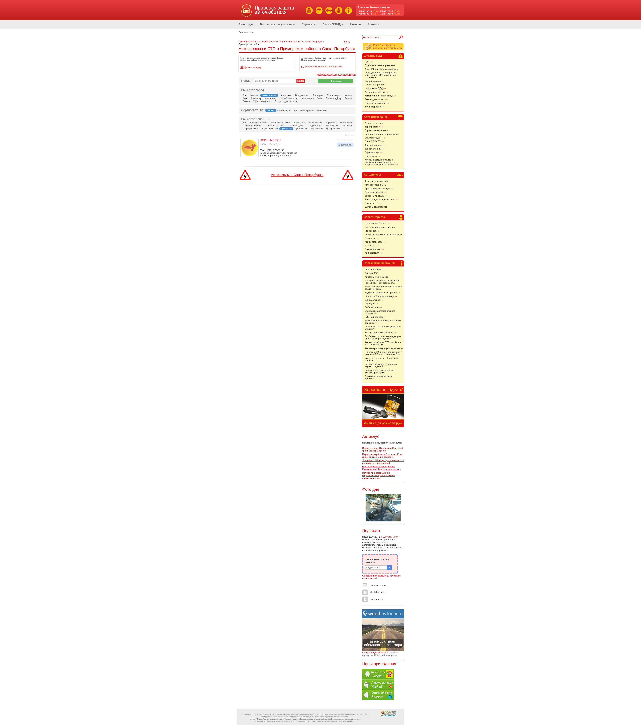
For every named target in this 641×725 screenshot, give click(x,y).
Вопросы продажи (374, 195)
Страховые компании (376, 130)
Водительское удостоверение (381, 292)
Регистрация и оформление (380, 199)
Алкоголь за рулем (375, 92)
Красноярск (270, 98)
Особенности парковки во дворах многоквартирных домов (383, 337)
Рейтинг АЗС (371, 273)
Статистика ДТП (373, 137)
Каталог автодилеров (376, 181)
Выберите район (252, 119)
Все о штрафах (373, 81)
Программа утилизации (377, 188)
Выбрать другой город (286, 101)
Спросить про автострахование (382, 134)
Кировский (331, 122)
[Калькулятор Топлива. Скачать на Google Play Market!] (378, 699)
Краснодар (256, 98)
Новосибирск (307, 98)
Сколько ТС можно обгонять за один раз (381, 359)
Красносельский (276, 125)
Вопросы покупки (374, 192)
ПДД (367, 61)
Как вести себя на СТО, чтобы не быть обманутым (383, 343)
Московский (332, 125)
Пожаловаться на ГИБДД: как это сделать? (383, 327)
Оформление (372, 152)
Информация (372, 252)
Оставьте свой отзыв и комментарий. (324, 67)
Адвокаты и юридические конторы (383, 234)
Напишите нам (378, 585)
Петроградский (250, 128)
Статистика (371, 156)
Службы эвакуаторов (376, 206)
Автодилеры (372, 174)
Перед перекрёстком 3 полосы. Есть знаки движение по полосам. (382, 455)
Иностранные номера (376, 276)
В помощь (370, 245)
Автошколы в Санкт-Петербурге (297, 175)
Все (244, 95)
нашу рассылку (389, 536)
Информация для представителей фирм (336, 74)
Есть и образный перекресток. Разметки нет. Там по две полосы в (381, 468)
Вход (347, 41)
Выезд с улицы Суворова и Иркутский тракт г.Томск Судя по (382, 449)
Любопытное (372, 307)
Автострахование (376, 116)
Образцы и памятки (375, 103)
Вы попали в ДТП (374, 148)
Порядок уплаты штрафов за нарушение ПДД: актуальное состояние (380, 75)
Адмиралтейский (258, 122)
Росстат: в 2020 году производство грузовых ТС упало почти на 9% (383, 353)
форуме (396, 442)
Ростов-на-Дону (333, 98)
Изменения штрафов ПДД (379, 95)
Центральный (333, 128)
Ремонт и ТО (371, 203)
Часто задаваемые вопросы (380, 227)
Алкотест (373, 24)
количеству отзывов (287, 110)
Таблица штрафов (374, 84)
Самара (246, 101)
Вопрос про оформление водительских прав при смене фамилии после (378, 475)
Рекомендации (373, 249)
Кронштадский (297, 125)
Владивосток (301, 95)
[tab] (252, 119)
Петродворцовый (269, 128)
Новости (355, 24)
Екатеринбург (334, 95)
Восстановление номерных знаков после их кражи (383, 287)
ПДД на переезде (374, 317)
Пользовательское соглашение (324, 721)
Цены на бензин (373, 269)
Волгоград (317, 95)
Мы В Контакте (378, 592)
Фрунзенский (316, 128)
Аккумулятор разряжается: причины (379, 377)
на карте (337, 81)
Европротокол (372, 126)
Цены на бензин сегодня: (374, 7)
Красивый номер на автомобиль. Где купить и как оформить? (383, 281)
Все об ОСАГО (373, 141)
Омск (319, 98)
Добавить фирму (252, 67)
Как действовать (373, 145)
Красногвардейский (252, 125)
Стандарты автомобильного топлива (380, 312)
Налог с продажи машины (379, 332)
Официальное (372, 300)
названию (322, 110)
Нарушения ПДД (374, 88)
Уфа (255, 101)
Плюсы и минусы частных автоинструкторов (379, 371)
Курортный (315, 125)
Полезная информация (379, 263)
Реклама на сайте (346, 721)
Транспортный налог (376, 223)
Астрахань (285, 95)
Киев (245, 98)
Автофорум (246, 24)
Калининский (315, 122)
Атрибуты (370, 303)
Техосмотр (370, 238)
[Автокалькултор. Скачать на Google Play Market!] (378, 689)
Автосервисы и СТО (375, 184)
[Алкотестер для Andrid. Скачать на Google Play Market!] (378, 678)
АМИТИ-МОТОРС (270, 140)
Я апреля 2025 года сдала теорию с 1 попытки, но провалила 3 (383, 461)
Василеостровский (280, 122)
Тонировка (370, 230)
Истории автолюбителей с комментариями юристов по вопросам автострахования (380, 162)
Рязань (348, 98)
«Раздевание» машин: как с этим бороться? (383, 321)
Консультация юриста (374, 652)
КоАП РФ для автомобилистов (381, 69)
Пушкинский (301, 128)
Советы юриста (374, 217)
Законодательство (374, 99)
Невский (347, 125)
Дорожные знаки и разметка (380, 65)
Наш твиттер (376, 599)
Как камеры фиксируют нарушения (384, 348)
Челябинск (266, 101)
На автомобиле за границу (379, 296)
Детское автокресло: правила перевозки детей (381, 365)
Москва (254, 95)
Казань (348, 95)
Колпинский (346, 122)
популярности (307, 110)
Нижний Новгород (288, 98)
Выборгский (299, 122)
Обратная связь (302, 721)
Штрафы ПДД (373, 55)
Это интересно (373, 106)
